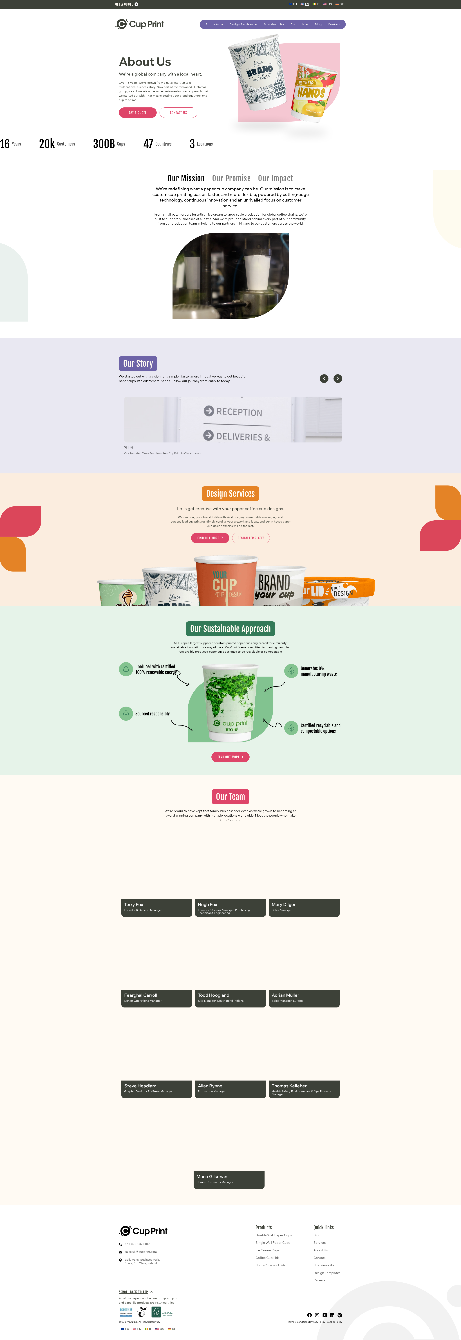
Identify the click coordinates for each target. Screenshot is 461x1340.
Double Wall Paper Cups (274, 1235)
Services (320, 1242)
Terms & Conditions (298, 1321)
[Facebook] (309, 1315)
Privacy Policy (317, 1321)
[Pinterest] (339, 1315)
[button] (324, 378)
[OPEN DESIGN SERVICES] (256, 24)
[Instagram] (317, 1315)
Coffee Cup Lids (267, 1258)
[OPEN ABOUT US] (307, 24)
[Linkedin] (332, 1315)
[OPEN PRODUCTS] (221, 24)
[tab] (186, 178)
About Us (321, 1250)
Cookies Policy (334, 1321)
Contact (320, 1258)
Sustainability (324, 1265)
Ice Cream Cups (267, 1250)
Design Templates (327, 1273)
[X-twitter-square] (324, 1315)
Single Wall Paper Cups (273, 1242)
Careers (319, 1280)
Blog (317, 1235)
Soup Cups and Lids (271, 1265)
